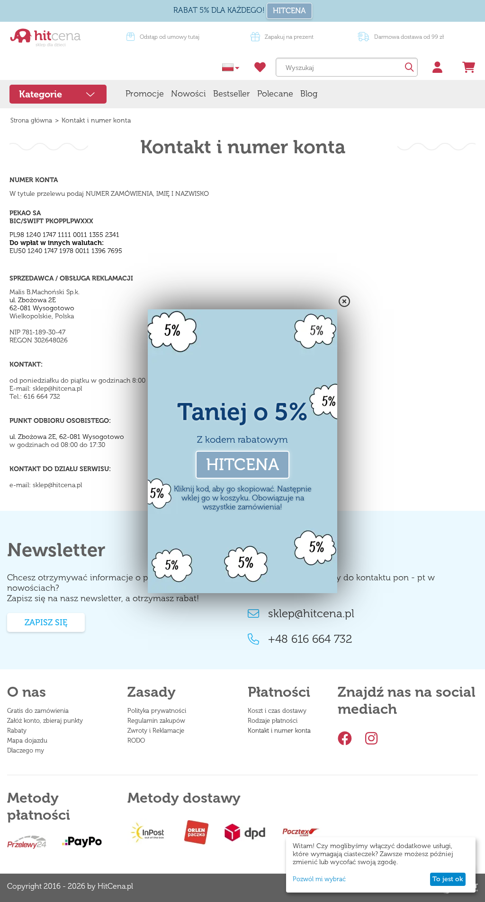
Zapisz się (46, 622)
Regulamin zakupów (156, 720)
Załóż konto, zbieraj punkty (45, 720)
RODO (136, 740)
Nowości (188, 93)
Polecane (275, 93)
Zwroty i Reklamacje (155, 730)
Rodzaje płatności (272, 720)
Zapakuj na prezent (289, 37)
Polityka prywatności (156, 710)
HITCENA (289, 10)
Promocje (145, 93)
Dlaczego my (25, 750)
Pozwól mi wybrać (319, 879)
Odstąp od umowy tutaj (169, 37)
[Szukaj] (408, 67)
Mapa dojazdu (27, 740)
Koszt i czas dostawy (277, 710)
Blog (308, 93)
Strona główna (31, 120)
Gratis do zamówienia (38, 710)
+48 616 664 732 (310, 639)
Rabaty (17, 730)
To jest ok (447, 879)
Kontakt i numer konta (279, 730)
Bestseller (231, 93)
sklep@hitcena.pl (311, 613)
